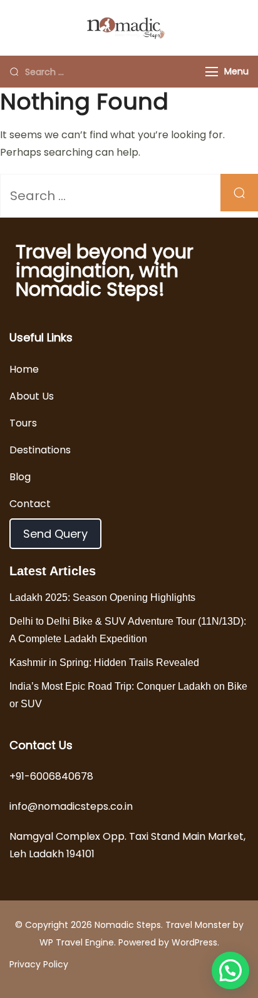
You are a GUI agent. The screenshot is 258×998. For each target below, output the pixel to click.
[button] (230, 970)
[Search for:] (106, 71)
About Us (31, 396)
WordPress (194, 942)
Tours (23, 423)
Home (24, 369)
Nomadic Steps (128, 925)
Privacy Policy (38, 964)
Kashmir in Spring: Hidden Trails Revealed (104, 662)
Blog (20, 477)
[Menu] (211, 71)
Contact (30, 503)
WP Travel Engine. (77, 942)
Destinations (40, 450)
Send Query (55, 534)
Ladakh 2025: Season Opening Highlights (102, 597)
